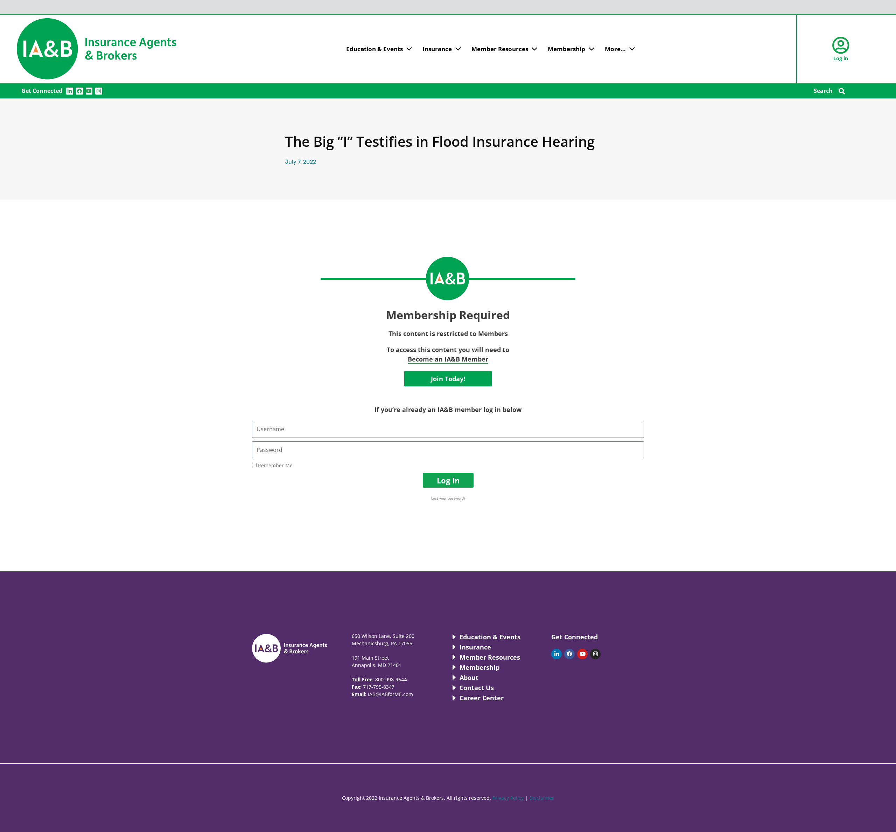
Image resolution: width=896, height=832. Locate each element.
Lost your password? (448, 498)
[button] (842, 91)
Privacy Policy (508, 798)
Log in (840, 58)
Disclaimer (541, 798)
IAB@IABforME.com (390, 694)
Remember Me (275, 465)
